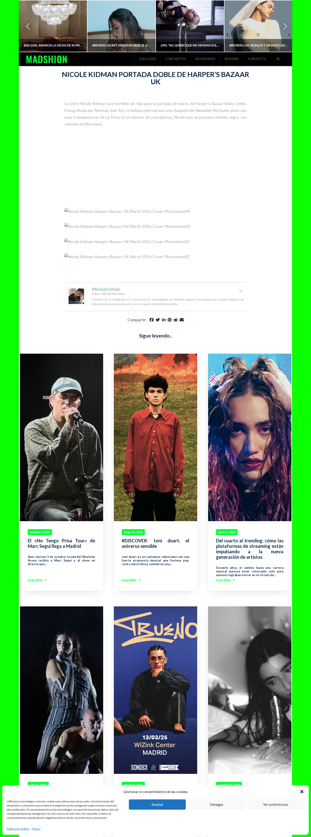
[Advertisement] (155, 168)
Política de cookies (18, 828)
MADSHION (46, 59)
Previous (28, 26)
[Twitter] (241, 291)
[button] (302, 791)
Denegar (216, 804)
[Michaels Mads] (76, 296)
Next (282, 26)
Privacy (36, 828)
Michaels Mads (106, 289)
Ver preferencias (275, 804)
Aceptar (157, 804)
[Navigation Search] (278, 59)
